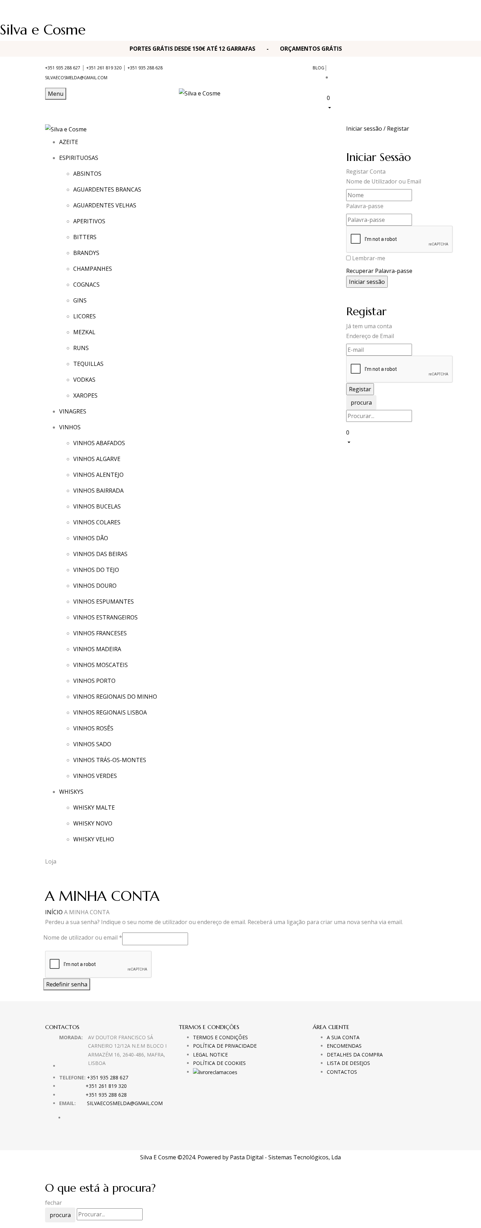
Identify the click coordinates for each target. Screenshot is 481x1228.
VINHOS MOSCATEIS (100, 665)
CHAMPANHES (92, 269)
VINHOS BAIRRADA (98, 490)
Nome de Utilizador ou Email (383, 181)
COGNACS (86, 284)
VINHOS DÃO (90, 538)
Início (54, 912)
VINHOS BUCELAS (97, 506)
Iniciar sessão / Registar (377, 128)
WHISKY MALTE (94, 807)
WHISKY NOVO (92, 823)
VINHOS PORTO (94, 681)
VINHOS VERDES (95, 776)
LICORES (84, 316)
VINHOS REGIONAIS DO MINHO (115, 696)
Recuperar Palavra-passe (379, 271)
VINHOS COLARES (96, 522)
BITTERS (84, 237)
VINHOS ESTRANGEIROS (105, 617)
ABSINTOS (87, 173)
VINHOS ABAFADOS (99, 443)
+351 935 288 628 (145, 68)
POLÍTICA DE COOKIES (219, 1063)
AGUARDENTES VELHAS (104, 205)
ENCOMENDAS (344, 1045)
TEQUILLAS (88, 364)
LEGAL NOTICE (210, 1054)
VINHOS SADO (92, 744)
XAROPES (85, 395)
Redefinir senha (66, 984)
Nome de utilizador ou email (82, 937)
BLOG (318, 68)
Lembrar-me (368, 258)
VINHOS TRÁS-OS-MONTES (109, 760)
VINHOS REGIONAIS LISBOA (110, 712)
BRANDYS (86, 253)
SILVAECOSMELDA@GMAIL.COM (76, 78)
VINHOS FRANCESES (100, 633)
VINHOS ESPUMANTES (103, 601)
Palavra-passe (364, 206)
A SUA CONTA (343, 1037)
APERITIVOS (89, 221)
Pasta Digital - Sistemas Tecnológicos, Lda (285, 1157)
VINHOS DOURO (95, 586)
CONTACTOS (342, 1071)
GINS (80, 300)
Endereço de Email (370, 336)
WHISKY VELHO (93, 839)
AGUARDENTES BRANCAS (107, 189)
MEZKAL (84, 332)
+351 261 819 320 (103, 68)
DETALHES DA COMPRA (355, 1054)
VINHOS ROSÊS (93, 728)
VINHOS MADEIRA (97, 649)
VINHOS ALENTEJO (98, 475)
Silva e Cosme (43, 29)
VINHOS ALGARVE (96, 459)
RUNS (81, 348)
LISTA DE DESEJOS (348, 1063)
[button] (381, 102)
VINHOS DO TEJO (96, 570)
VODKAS (84, 380)
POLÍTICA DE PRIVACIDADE (225, 1045)
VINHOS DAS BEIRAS (100, 554)
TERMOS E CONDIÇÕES (220, 1037)
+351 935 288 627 (62, 68)
